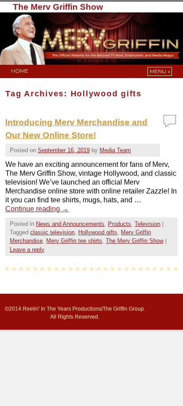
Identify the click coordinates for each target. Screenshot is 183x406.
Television (147, 224)
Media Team (115, 150)
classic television (52, 232)
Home (19, 70)
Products (119, 224)
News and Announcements (70, 224)
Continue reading (37, 209)
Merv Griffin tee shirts (74, 240)
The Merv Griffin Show (58, 7)
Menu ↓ (160, 71)
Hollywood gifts (97, 232)
